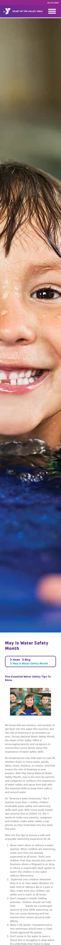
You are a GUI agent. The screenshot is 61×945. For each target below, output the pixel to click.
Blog (27, 659)
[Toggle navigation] (52, 11)
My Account (53, 3)
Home (16, 659)
